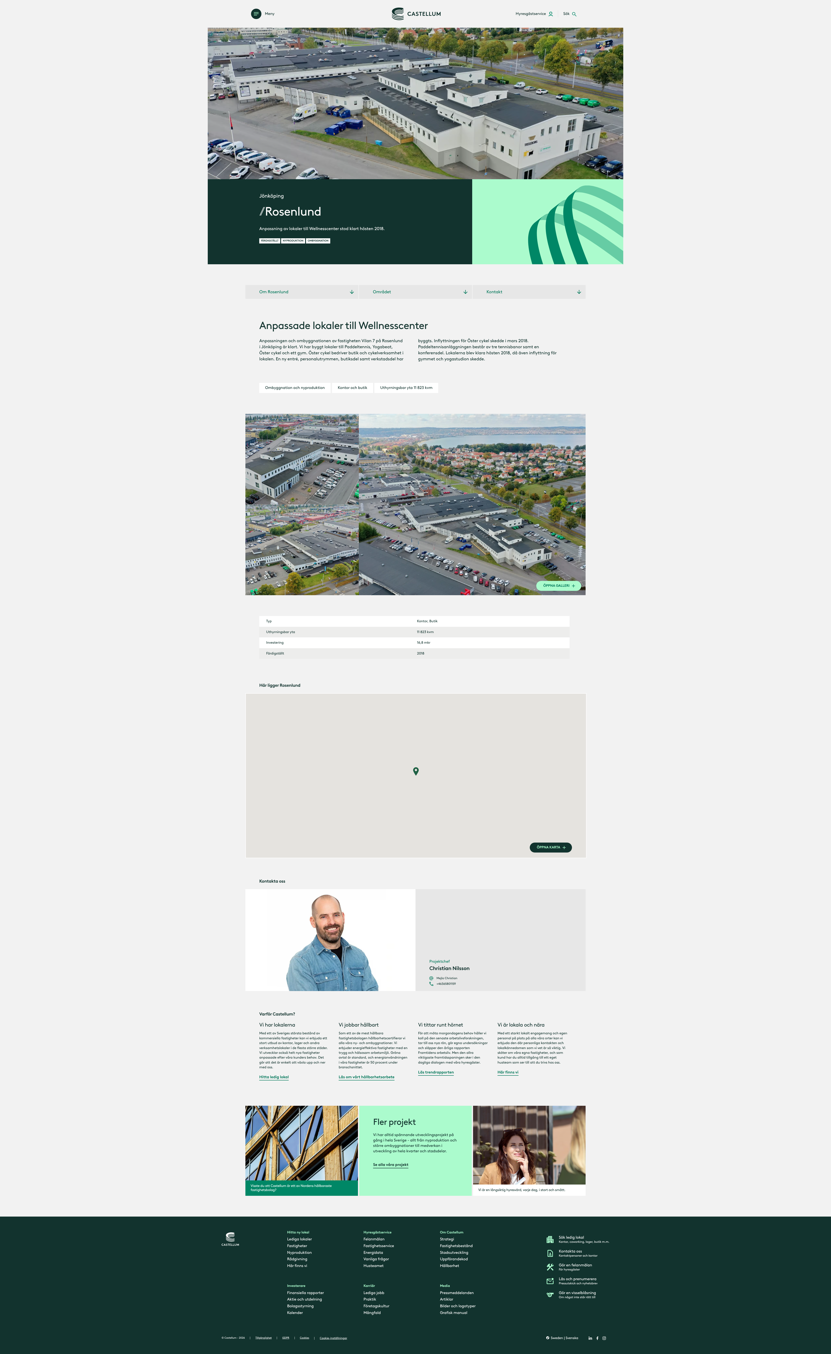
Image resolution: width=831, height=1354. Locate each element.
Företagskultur (376, 1305)
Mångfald (372, 1312)
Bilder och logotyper (458, 1305)
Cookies (304, 1337)
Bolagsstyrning (300, 1305)
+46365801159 (446, 984)
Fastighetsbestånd (456, 1245)
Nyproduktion (299, 1252)
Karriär (369, 1286)
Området (382, 292)
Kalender (295, 1312)
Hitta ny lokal (298, 1232)
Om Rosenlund (273, 292)
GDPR (285, 1337)
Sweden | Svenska (564, 1338)
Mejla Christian (446, 978)
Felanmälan (374, 1239)
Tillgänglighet (263, 1337)
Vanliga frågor (376, 1259)
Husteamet (374, 1265)
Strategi (447, 1239)
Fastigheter (297, 1245)
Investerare (296, 1286)
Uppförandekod (454, 1259)
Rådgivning (297, 1259)
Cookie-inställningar (333, 1338)
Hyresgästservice (377, 1232)
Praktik (370, 1299)
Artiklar (446, 1299)
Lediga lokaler (299, 1239)
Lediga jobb (374, 1292)
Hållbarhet (449, 1265)
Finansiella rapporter (305, 1292)
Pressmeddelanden (457, 1292)
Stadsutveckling (454, 1252)
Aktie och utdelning (304, 1299)
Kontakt (494, 292)
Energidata (373, 1252)
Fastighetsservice (379, 1245)
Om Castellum (452, 1232)
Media (445, 1286)
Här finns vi (297, 1265)
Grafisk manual (453, 1312)
